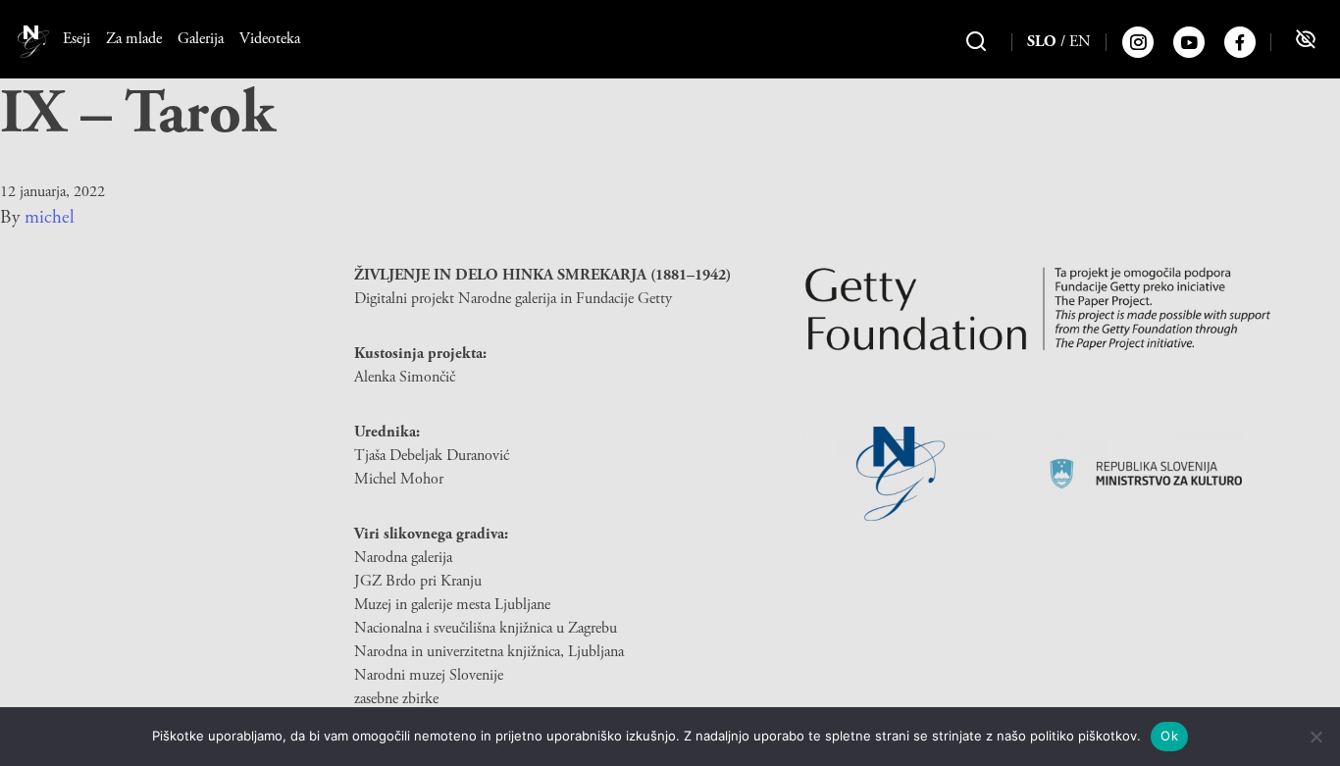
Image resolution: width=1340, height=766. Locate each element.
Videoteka (269, 38)
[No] (1315, 736)
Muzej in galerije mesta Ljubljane (452, 604)
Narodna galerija (403, 557)
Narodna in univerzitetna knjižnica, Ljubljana (489, 651)
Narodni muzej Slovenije (428, 675)
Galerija (201, 38)
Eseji (76, 38)
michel (50, 218)
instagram (1138, 42)
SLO (1042, 41)
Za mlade (134, 38)
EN (1080, 41)
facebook (1240, 42)
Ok (1169, 735)
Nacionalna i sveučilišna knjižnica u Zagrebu (485, 628)
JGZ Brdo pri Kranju (418, 581)
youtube (1189, 42)
